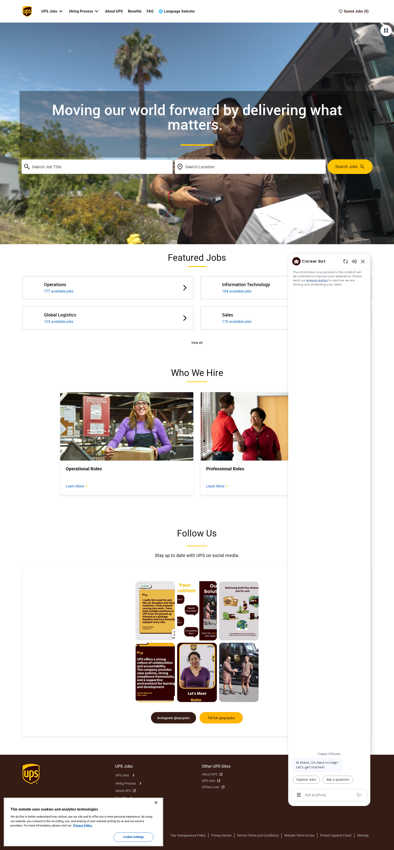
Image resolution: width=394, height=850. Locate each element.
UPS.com (208, 780)
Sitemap (363, 835)
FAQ (150, 11)
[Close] (156, 803)
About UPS (114, 11)
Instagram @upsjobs (173, 717)
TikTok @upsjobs (221, 717)
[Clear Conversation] (345, 261)
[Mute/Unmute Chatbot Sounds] (354, 261)
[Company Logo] (27, 11)
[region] (329, 527)
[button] (196, 343)
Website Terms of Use (299, 835)
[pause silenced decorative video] (386, 30)
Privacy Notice (221, 835)
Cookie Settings (133, 837)
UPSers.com (210, 787)
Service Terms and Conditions (258, 835)
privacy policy (317, 280)
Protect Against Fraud (335, 835)
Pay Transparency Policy (188, 835)
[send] (360, 795)
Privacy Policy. (83, 825)
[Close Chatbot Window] (363, 261)
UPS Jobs (122, 775)
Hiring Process (125, 783)
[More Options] (299, 795)
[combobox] (97, 166)
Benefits (135, 11)
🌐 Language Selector (176, 11)
